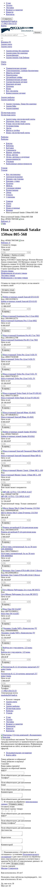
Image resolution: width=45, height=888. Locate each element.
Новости (9, 12)
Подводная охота (13, 708)
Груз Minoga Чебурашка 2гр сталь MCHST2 (19, 594)
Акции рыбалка (13, 706)
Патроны (10, 86)
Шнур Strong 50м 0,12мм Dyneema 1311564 (19, 513)
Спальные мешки (13, 188)
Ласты (8, 128)
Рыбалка (9, 711)
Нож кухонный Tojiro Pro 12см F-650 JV (18, 359)
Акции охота (11, 702)
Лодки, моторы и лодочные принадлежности (18, 158)
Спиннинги (11, 150)
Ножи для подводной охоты (18, 133)
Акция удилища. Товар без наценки (21, 104)
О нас (8, 3)
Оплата (9, 5)
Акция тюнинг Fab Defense (17, 57)
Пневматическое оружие (16, 79)
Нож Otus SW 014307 (10, 613)
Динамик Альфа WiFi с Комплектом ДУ (18, 633)
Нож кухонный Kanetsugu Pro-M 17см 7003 (19, 340)
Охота (8, 203)
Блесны (9, 143)
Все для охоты (12, 91)
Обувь (8, 192)
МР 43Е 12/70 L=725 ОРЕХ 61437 (15, 496)
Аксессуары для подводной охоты (20, 119)
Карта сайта (11, 755)
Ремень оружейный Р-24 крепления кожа (18, 532)
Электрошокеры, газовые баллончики (22, 70)
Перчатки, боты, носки (16, 121)
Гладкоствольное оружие (16, 82)
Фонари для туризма (15, 179)
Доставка (10, 8)
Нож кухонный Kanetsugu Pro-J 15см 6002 (19, 321)
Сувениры (10, 197)
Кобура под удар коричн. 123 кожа (15, 652)
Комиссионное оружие (16, 93)
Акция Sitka (11, 106)
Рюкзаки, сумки (13, 181)
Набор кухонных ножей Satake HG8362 (18, 436)
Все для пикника (13, 174)
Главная (9, 201)
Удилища (10, 161)
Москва (4, 868)
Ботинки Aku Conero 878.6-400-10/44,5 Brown (20, 575)
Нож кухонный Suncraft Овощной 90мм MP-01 (21, 456)
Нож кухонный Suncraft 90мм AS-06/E (17, 417)
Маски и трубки (13, 130)
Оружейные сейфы (14, 77)
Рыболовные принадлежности (19, 164)
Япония (9, 210)
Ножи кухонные (13, 208)
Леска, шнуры (12, 155)
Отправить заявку (15, 804)
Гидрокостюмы (12, 126)
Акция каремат (12, 108)
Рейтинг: (5, 221)
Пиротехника (12, 75)
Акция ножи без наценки (17, 53)
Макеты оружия (13, 73)
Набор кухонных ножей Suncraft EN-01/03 (19, 301)
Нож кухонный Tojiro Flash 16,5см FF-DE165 (20, 398)
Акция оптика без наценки (17, 51)
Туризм (9, 713)
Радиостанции (12, 190)
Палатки (9, 183)
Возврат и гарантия (14, 10)
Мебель (9, 186)
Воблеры (10, 146)
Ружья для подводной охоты (18, 124)
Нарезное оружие (13, 84)
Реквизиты (10, 726)
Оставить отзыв (18, 864)
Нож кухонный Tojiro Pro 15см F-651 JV (18, 378)
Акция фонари (12, 55)
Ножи (8, 88)
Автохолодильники (14, 177)
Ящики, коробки (13, 152)
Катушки (10, 148)
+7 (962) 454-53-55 (9, 23)
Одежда (9, 195)
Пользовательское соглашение (19, 753)
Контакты (10, 14)
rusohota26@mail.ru (9, 21)
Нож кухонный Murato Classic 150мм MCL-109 (21, 475)
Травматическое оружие (16, 68)
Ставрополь (13, 868)
